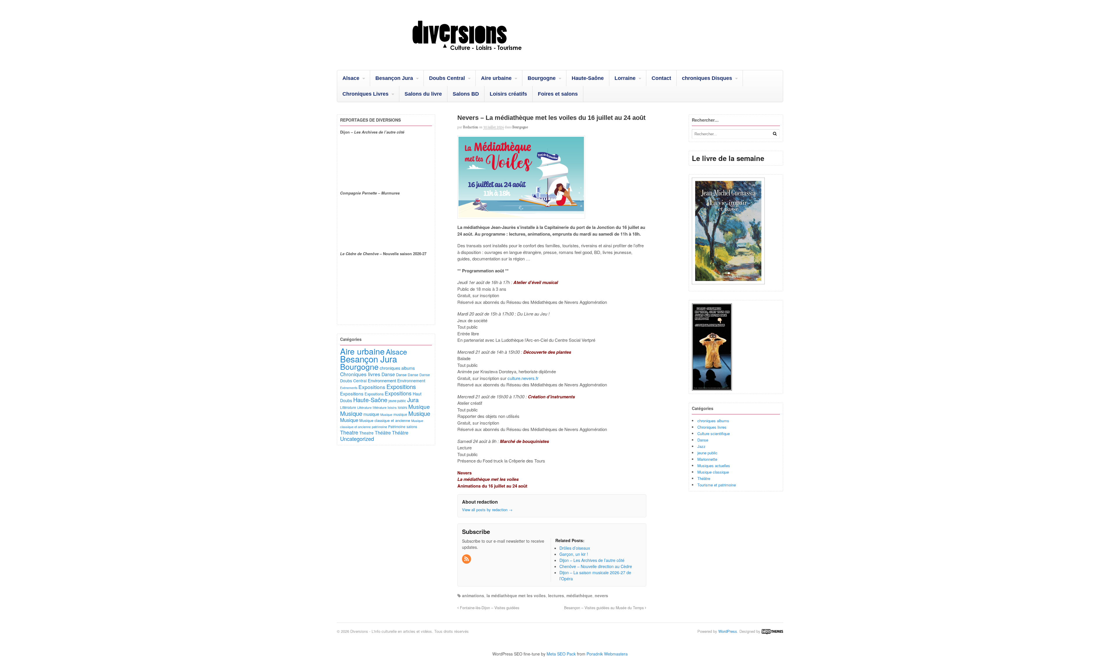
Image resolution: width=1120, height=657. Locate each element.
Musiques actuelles (713, 465)
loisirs (392, 407)
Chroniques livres (712, 427)
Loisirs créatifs (508, 94)
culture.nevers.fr (523, 378)
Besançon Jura (394, 78)
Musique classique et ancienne (384, 420)
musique (371, 414)
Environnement (382, 380)
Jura (413, 399)
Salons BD (466, 94)
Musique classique (713, 472)
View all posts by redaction (487, 509)
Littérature (348, 407)
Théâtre (703, 478)
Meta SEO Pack (561, 654)
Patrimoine (396, 426)
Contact (661, 78)
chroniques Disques (707, 78)
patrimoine (379, 426)
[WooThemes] (772, 631)
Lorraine (625, 78)
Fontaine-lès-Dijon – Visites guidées (489, 607)
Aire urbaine (496, 78)
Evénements (348, 388)
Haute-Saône (588, 78)
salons (412, 426)
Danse (702, 440)
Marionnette (707, 459)
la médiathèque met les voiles (516, 595)
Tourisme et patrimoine (716, 485)
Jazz (701, 446)
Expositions (371, 386)
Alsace (350, 78)
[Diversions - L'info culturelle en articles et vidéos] (483, 55)
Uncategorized (357, 438)
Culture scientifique (713, 433)
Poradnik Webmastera (607, 654)
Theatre (349, 432)
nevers (601, 595)
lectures (556, 595)
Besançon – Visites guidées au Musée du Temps (604, 607)
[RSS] (467, 559)
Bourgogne (542, 78)
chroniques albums (713, 420)
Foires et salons (558, 94)
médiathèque (579, 595)
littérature (379, 407)
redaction (470, 127)
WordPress (727, 631)
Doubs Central (447, 78)
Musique (419, 406)
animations (473, 595)
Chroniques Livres (365, 94)
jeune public (707, 452)
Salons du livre (423, 94)
